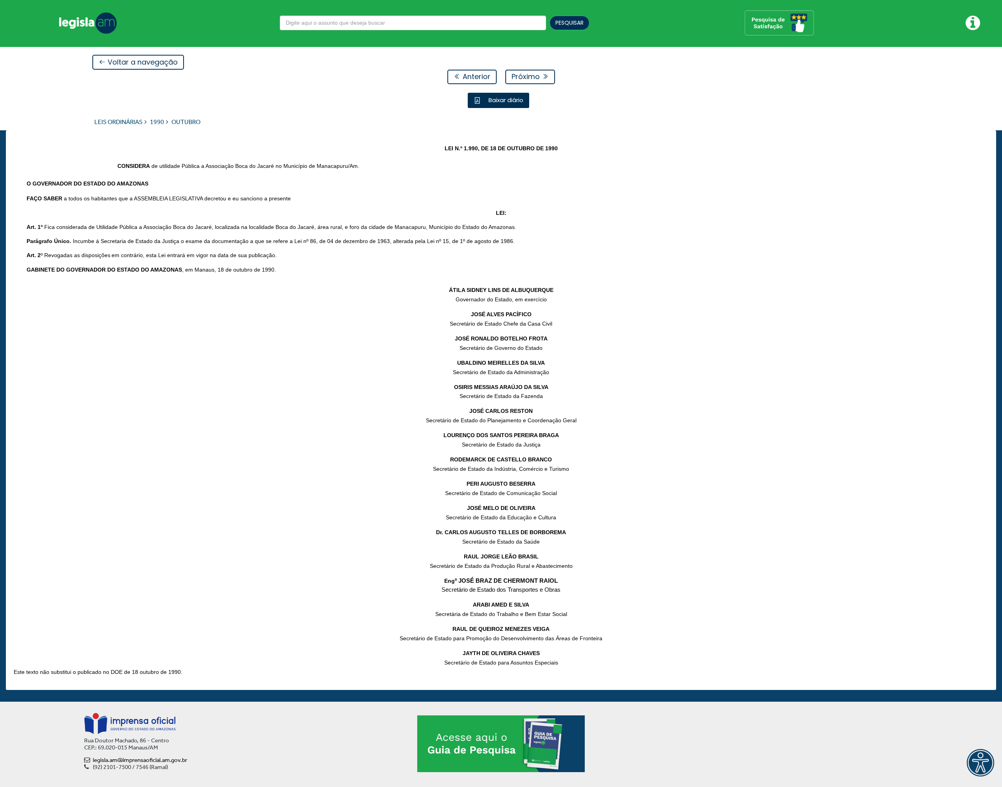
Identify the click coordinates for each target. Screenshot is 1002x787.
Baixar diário (505, 100)
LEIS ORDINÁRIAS (118, 122)
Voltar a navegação (142, 62)
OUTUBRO (185, 122)
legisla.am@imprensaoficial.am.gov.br (140, 760)
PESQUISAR (569, 23)
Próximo (527, 76)
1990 (157, 122)
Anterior (475, 76)
